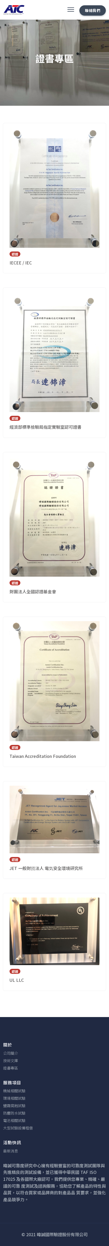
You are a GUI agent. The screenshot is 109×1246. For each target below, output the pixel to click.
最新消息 (10, 1151)
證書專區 (10, 1068)
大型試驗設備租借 (18, 1127)
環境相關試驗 (14, 1098)
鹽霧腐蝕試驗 (14, 1105)
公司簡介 (10, 1053)
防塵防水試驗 (14, 1113)
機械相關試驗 (14, 1090)
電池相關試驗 (14, 1120)
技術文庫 (10, 1060)
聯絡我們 (92, 10)
